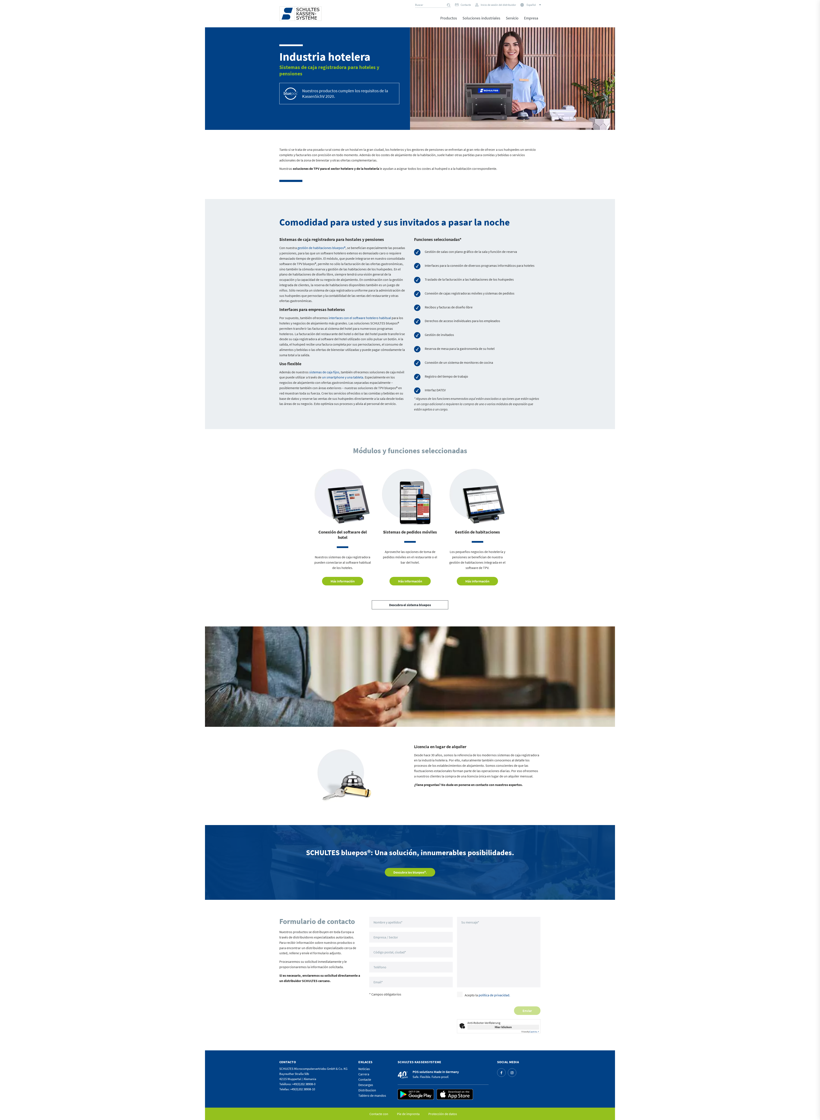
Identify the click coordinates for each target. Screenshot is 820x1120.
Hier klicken (503, 1027)
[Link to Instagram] (512, 1072)
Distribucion (367, 1090)
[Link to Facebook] (501, 1072)
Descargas (365, 1085)
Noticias (364, 1069)
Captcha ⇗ (530, 1031)
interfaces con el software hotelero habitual (360, 318)
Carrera (363, 1074)
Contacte (466, 5)
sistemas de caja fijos (324, 372)
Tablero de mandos (372, 1095)
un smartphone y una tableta (342, 377)
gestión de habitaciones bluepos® (321, 248)
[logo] (300, 13)
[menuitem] (449, 21)
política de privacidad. (494, 995)
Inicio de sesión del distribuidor (498, 5)
